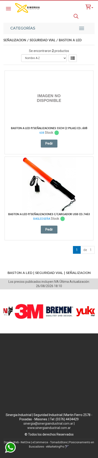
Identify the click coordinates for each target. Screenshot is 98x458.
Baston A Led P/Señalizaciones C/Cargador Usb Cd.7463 (49, 214)
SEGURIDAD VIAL (42, 40)
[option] (24, 311)
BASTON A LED (70, 40)
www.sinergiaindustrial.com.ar (49, 428)
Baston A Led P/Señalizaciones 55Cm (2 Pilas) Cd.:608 (49, 128)
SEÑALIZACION (14, 40)
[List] (73, 58)
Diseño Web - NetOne (17, 442)
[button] (89, 7)
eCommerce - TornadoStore (49, 442)
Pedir (49, 143)
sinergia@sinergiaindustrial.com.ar (48, 423)
